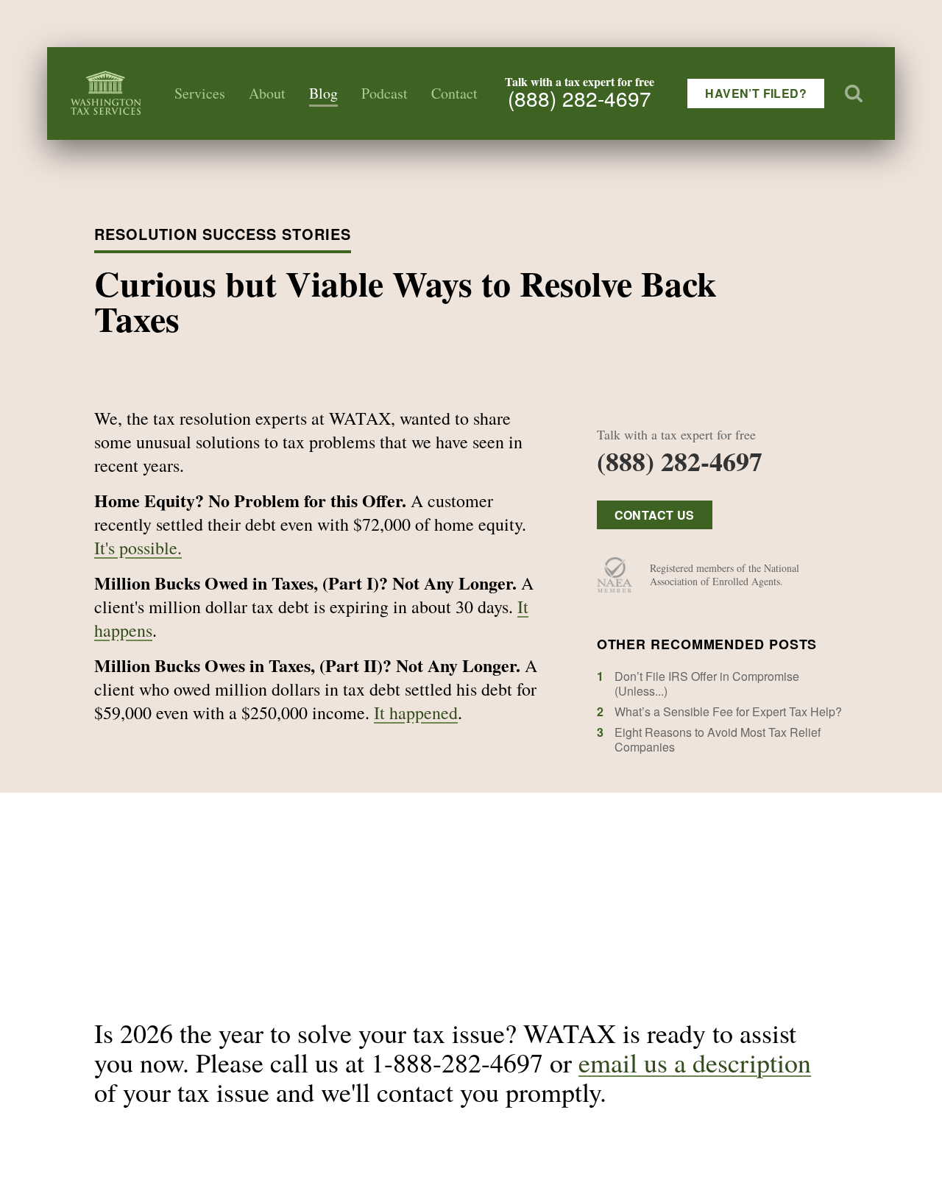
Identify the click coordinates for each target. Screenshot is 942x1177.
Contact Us (655, 514)
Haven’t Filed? (756, 93)
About (267, 93)
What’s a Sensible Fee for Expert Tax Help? (728, 711)
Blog (323, 93)
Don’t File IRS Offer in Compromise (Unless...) (707, 683)
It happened (416, 712)
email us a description (694, 1062)
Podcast (384, 93)
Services (199, 93)
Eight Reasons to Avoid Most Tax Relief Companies (718, 739)
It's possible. (138, 547)
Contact (454, 93)
